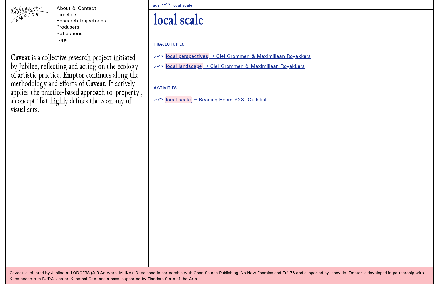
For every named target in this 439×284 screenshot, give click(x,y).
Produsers (67, 27)
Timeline (66, 14)
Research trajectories (81, 20)
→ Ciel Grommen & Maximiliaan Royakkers (238, 56)
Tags (61, 39)
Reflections (69, 33)
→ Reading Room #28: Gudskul (216, 99)
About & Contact (76, 8)
